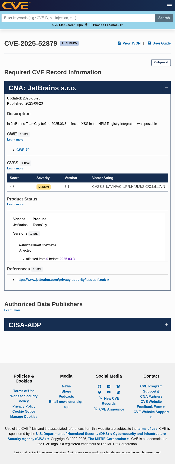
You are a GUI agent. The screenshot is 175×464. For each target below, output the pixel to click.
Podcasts (66, 396)
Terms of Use (24, 391)
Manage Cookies (23, 416)
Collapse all (161, 62)
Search (164, 18)
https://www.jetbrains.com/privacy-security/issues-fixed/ (61, 280)
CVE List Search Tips (67, 25)
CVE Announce (111, 409)
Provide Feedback (106, 25)
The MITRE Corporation (107, 439)
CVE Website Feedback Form (150, 404)
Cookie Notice (23, 411)
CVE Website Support (151, 412)
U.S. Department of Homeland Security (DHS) (73, 434)
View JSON (131, 43)
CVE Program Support (151, 388)
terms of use (147, 428)
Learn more (15, 139)
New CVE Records (110, 401)
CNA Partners (151, 396)
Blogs (66, 391)
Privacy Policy (23, 406)
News (66, 386)
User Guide (161, 43)
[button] (169, 5)
